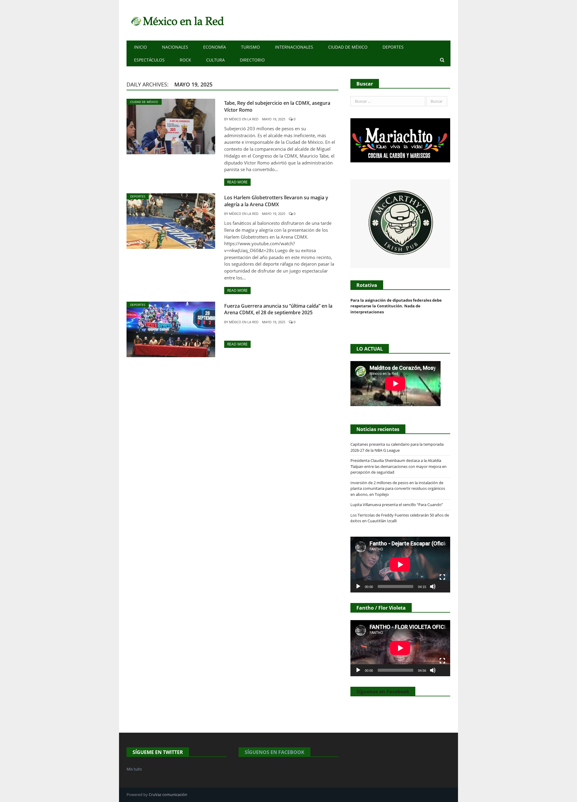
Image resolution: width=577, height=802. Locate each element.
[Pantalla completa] (442, 577)
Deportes (393, 47)
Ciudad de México (348, 47)
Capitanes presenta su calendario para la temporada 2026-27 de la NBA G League (397, 447)
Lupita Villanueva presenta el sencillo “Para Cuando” (396, 504)
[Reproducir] (358, 586)
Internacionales (294, 47)
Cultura (215, 60)
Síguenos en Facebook (382, 691)
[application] (400, 564)
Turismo (250, 47)
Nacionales (175, 47)
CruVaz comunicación (168, 794)
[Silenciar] (433, 586)
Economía (214, 47)
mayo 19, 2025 (273, 119)
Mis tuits (134, 769)
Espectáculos (149, 60)
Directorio (252, 60)
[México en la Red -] (177, 20)
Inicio (140, 47)
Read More (237, 182)
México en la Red (243, 119)
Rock (185, 60)
